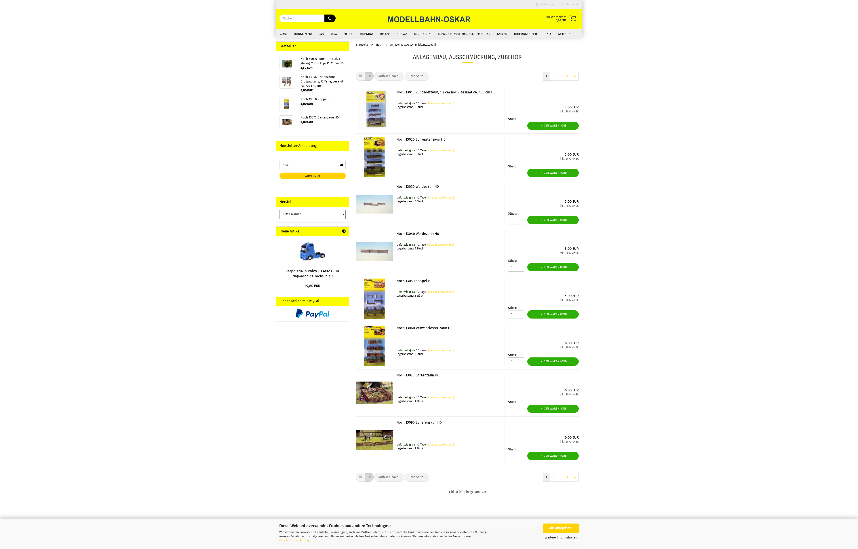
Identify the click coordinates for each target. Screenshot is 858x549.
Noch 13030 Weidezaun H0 (417, 186)
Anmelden (312, 175)
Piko (547, 34)
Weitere (563, 34)
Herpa (348, 34)
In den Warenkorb (553, 125)
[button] (360, 76)
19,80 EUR (312, 286)
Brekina (366, 34)
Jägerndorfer (525, 34)
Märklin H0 (302, 34)
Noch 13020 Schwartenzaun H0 (421, 139)
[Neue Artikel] (344, 231)
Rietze (385, 34)
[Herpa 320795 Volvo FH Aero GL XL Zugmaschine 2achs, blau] (312, 251)
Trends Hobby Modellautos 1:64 (463, 34)
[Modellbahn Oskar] (429, 19)
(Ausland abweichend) (440, 103)
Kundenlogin (546, 4)
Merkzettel (571, 4)
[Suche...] (330, 18)
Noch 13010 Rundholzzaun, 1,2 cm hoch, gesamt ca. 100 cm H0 (446, 92)
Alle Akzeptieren (560, 528)
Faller (502, 34)
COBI (283, 34)
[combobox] (389, 76)
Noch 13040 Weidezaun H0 (417, 234)
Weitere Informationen (561, 537)
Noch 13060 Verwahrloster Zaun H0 (424, 328)
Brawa (402, 34)
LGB (321, 34)
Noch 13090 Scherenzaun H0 (419, 422)
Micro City (422, 34)
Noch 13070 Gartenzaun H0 (417, 375)
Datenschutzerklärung (294, 540)
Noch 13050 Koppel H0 (414, 281)
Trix (333, 34)
